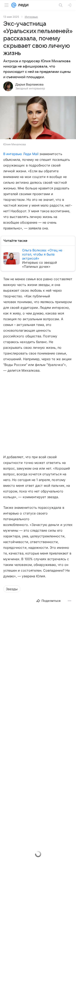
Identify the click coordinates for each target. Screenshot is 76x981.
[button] (38, 118)
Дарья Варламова (29, 84)
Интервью (31, 16)
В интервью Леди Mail (21, 154)
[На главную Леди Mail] (22, 5)
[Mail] (13, 5)
